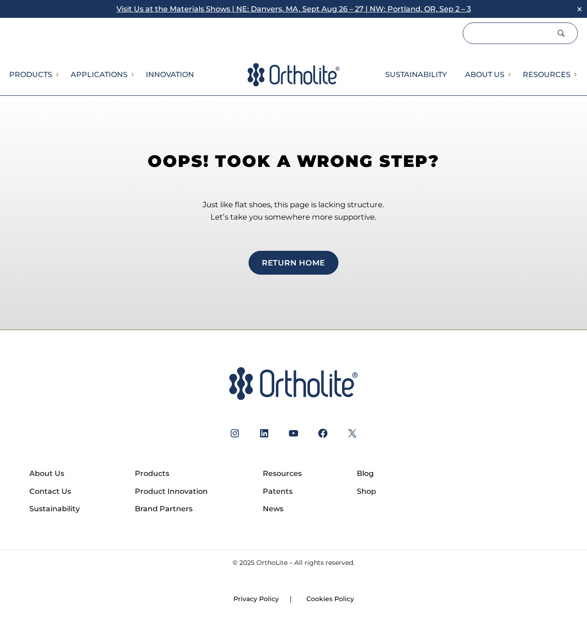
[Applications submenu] (132, 74)
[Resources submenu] (575, 74)
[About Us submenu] (509, 74)
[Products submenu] (57, 74)
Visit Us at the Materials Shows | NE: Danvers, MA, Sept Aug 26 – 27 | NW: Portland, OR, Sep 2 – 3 (293, 9)
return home (293, 262)
